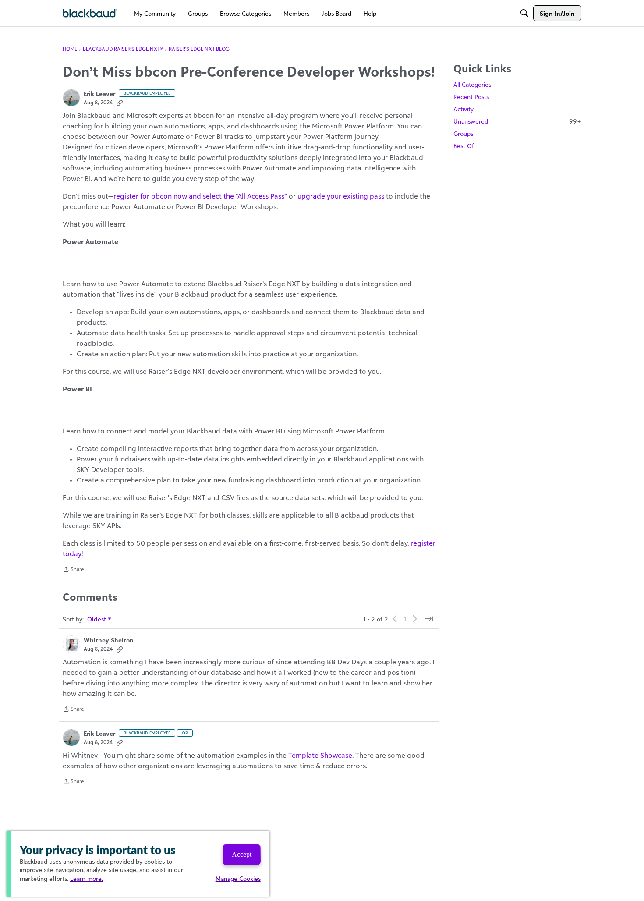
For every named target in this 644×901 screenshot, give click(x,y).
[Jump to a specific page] (429, 619)
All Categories (472, 84)
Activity (463, 109)
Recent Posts (471, 96)
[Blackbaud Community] (90, 13)
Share (73, 570)
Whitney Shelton (109, 640)
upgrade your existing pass (340, 196)
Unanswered (517, 121)
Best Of (463, 145)
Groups (463, 133)
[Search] (524, 13)
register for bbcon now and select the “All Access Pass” (200, 196)
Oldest (97, 619)
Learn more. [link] (86, 878)
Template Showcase (320, 755)
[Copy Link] (119, 102)
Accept (241, 854)
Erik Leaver (99, 93)
